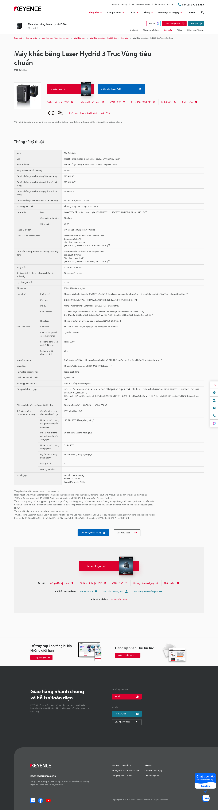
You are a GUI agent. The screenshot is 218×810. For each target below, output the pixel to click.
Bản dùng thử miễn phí (145, 591)
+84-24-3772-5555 (193, 4)
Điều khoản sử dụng (153, 770)
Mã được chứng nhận (121, 765)
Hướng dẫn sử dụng (89, 102)
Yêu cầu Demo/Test (113, 591)
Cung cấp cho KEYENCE (122, 775)
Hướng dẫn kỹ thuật (59, 583)
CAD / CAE (115, 102)
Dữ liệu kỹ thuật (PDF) (58, 102)
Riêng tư (148, 765)
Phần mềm (187, 102)
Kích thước (166, 102)
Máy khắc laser (119, 599)
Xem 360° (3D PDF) (141, 102)
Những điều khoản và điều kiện (125, 770)
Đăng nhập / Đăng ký (119, 4)
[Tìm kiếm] (202, 12)
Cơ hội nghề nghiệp (142, 4)
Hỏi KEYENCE (86, 591)
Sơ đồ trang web (152, 775)
